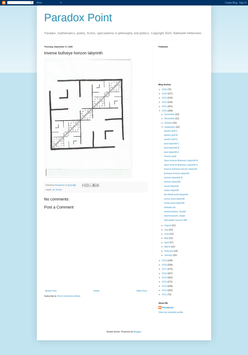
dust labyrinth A (171, 152)
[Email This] (84, 185)
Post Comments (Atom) (69, 296)
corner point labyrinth (174, 199)
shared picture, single (174, 215)
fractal (58, 189)
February (169, 251)
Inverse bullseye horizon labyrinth (180, 169)
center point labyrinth (174, 203)
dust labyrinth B (171, 148)
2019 (164, 260)
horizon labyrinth (172, 181)
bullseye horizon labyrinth (176, 173)
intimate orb (170, 207)
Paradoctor (168, 307)
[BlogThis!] (87, 185)
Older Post (141, 291)
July (166, 229)
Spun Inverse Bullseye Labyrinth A (181, 165)
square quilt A (170, 139)
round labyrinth (171, 186)
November (169, 118)
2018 (164, 265)
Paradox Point (78, 17)
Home (96, 291)
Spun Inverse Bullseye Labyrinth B (181, 160)
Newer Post (50, 291)
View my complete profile (170, 312)
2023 (164, 98)
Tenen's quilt (170, 156)
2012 (164, 290)
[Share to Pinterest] (97, 185)
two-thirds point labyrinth (176, 194)
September (170, 127)
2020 (164, 110)
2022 (164, 102)
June (167, 234)
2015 (164, 277)
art (53, 189)
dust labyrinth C (171, 143)
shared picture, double (175, 211)
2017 (164, 269)
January (168, 255)
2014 (164, 281)
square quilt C (171, 131)
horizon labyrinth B (173, 177)
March (167, 246)
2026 (164, 89)
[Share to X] (90, 185)
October (168, 123)
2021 (164, 106)
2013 (164, 286)
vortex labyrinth (171, 190)
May (166, 238)
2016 (164, 273)
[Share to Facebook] (94, 185)
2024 (164, 93)
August (168, 225)
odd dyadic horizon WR (175, 220)
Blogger (137, 331)
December (169, 114)
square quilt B (171, 135)
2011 (164, 294)
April (166, 242)
